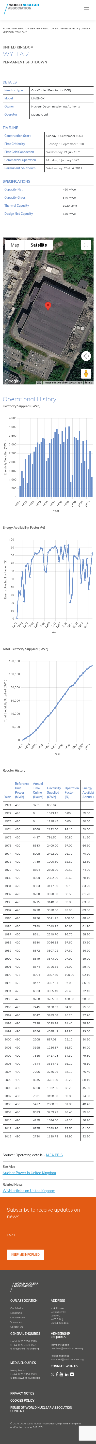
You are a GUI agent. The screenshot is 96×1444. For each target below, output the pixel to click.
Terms (88, 382)
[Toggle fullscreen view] (86, 245)
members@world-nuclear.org (67, 1348)
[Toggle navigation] (87, 9)
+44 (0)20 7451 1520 (24, 1341)
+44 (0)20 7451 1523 (24, 1374)
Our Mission (17, 1308)
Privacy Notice (22, 1393)
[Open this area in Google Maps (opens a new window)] (12, 381)
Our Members (17, 1317)
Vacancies (16, 1322)
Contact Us (16, 1327)
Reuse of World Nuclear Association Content (41, 1410)
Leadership (16, 1313)
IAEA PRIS (54, 1155)
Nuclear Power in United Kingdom (29, 1173)
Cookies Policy (22, 1400)
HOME (6, 28)
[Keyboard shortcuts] (39, 382)
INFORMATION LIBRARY (26, 28)
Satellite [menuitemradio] (39, 245)
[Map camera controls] (86, 356)
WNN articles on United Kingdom (29, 1191)
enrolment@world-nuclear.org (67, 1359)
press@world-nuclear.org (27, 1378)
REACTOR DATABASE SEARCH (61, 28)
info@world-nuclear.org (26, 1349)
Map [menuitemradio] (15, 245)
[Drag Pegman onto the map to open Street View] (86, 374)
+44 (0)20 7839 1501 (24, 1345)
